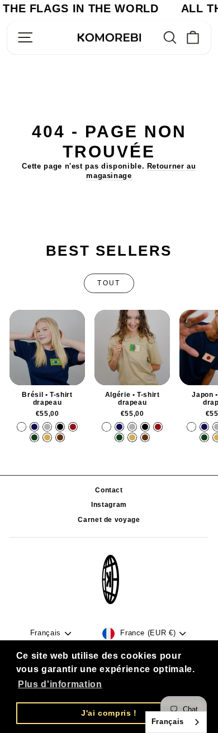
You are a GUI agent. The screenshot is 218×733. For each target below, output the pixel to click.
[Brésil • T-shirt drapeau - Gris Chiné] (47, 427)
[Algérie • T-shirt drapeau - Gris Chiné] (132, 427)
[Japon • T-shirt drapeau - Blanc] (191, 427)
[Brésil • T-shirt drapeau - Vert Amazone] (34, 437)
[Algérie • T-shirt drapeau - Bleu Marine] (119, 427)
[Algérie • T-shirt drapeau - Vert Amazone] (119, 437)
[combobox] (176, 722)
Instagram (109, 505)
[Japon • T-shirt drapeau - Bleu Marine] (204, 427)
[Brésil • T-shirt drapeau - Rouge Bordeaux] (73, 427)
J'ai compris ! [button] (109, 712)
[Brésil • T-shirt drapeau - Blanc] (21, 427)
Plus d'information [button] (60, 684)
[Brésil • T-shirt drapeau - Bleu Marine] (34, 427)
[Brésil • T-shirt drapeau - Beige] (47, 437)
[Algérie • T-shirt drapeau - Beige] (132, 437)
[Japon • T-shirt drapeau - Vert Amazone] (204, 437)
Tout (109, 283)
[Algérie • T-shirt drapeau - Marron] (145, 437)
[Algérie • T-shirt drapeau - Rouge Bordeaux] (158, 427)
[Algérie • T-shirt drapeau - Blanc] (106, 427)
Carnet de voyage (109, 520)
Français (167, 721)
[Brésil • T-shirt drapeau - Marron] (60, 437)
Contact (109, 490)
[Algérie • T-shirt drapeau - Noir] (145, 427)
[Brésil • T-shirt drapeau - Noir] (60, 427)
